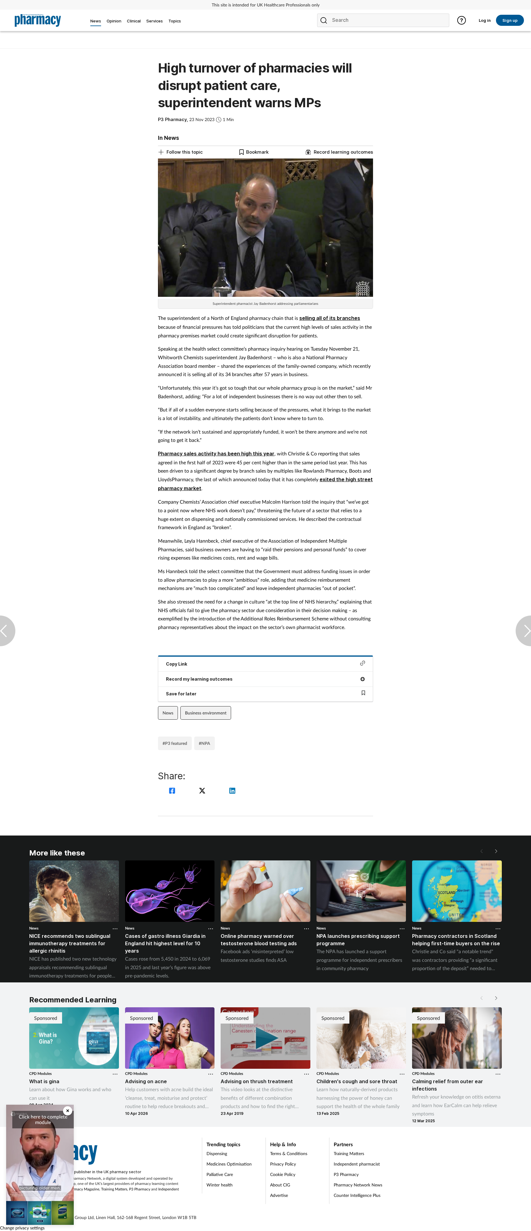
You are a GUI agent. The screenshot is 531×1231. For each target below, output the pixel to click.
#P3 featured (175, 743)
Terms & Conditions (288, 1153)
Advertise (279, 1195)
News (168, 712)
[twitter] (203, 791)
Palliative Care (219, 1174)
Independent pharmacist (357, 1163)
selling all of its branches (329, 318)
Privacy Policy (283, 1163)
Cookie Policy (282, 1174)
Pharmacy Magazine (83, 1189)
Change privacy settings (22, 1227)
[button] (496, 851)
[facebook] (173, 791)
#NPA (204, 743)
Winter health (219, 1184)
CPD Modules (40, 1073)
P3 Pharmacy (139, 1189)
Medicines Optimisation (229, 1163)
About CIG (280, 1184)
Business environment (205, 712)
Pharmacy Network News (358, 1184)
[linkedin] (232, 791)
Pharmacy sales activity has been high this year (216, 453)
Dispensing (216, 1153)
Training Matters (114, 1189)
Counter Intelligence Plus (357, 1195)
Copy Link (176, 664)
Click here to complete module (43, 1119)
